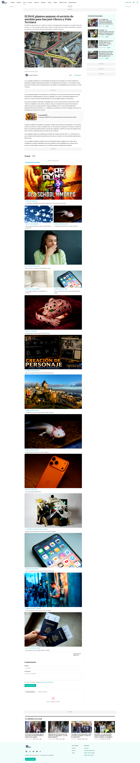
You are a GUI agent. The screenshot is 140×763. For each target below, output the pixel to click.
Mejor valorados (43, 691)
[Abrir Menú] (137, 2)
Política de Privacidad (89, 752)
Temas (73, 752)
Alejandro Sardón (81, 739)
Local (107, 26)
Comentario (27, 671)
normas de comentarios (47, 682)
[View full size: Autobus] (53, 49)
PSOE (33, 156)
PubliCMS (51, 755)
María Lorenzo (36, 739)
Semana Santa (72, 2)
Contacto (86, 748)
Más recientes (30, 691)
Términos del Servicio (89, 750)
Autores (73, 750)
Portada (13, 2)
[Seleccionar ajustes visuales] (134, 2)
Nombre (26, 665)
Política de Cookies (88, 755)
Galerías (19, 2)
